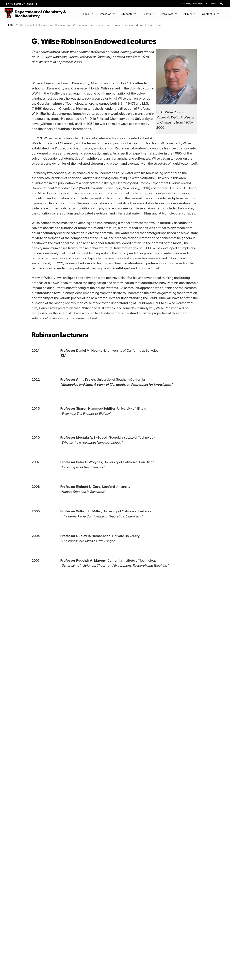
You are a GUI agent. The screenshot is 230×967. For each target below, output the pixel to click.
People (85, 13)
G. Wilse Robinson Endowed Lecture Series (137, 25)
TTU (10, 25)
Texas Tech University (21, 3)
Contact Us (208, 13)
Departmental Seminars (91, 25)
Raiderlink (198, 3)
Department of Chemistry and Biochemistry (45, 25)
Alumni (188, 13)
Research (105, 13)
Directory (186, 3)
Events (147, 13)
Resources (167, 13)
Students (126, 13)
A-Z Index (211, 3)
